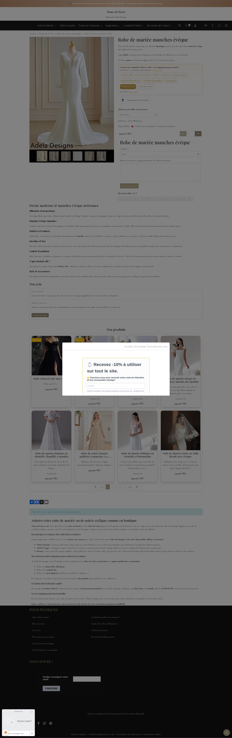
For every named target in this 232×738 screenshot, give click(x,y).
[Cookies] (6, 732)
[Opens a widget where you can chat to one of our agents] (18, 722)
